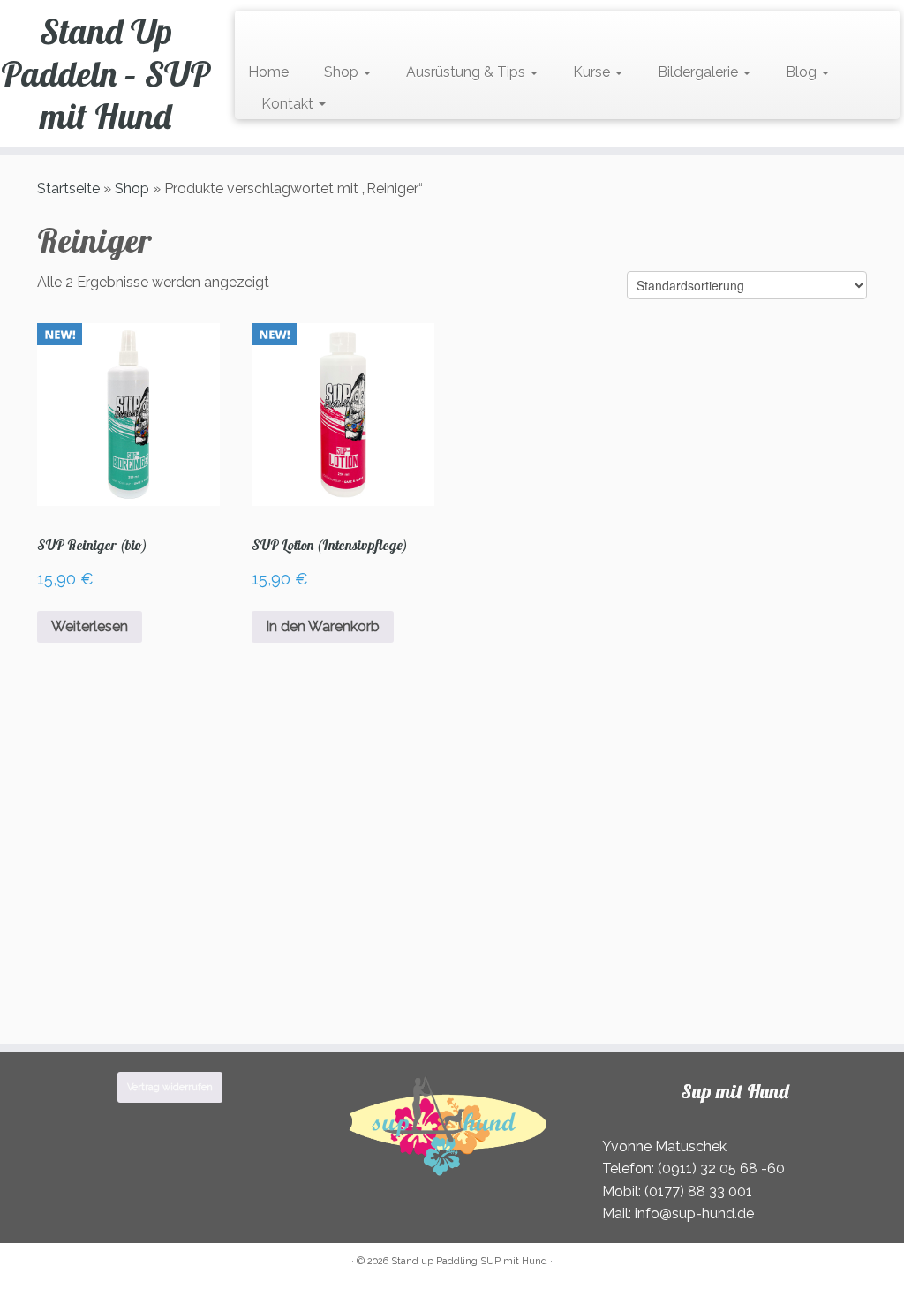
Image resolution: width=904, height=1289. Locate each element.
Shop (343, 72)
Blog (803, 72)
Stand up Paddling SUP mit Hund (469, 1261)
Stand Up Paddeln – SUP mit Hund (105, 73)
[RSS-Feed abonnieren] (254, 32)
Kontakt (289, 103)
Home (268, 72)
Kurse (593, 72)
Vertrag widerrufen (170, 1087)
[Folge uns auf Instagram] (288, 32)
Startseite (68, 188)
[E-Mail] (265, 32)
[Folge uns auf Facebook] (276, 32)
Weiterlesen (89, 626)
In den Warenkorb (323, 626)
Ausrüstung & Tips (467, 72)
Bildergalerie (700, 72)
